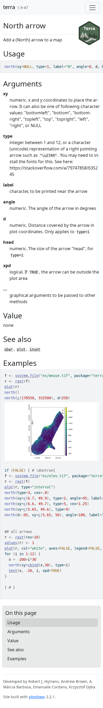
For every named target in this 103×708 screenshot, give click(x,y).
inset (35, 349)
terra (9, 7)
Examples (16, 659)
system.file (26, 375)
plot (21, 349)
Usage (13, 623)
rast (19, 381)
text (13, 570)
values (10, 543)
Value (12, 641)
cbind (33, 565)
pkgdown (37, 696)
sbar (8, 349)
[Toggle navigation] (92, 7)
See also (15, 650)
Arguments (18, 632)
